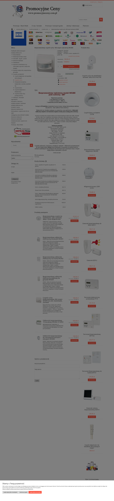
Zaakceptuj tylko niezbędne (10, 492)
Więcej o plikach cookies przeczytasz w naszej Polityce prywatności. (17, 489)
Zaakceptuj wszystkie (35, 492)
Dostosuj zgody (23, 492)
